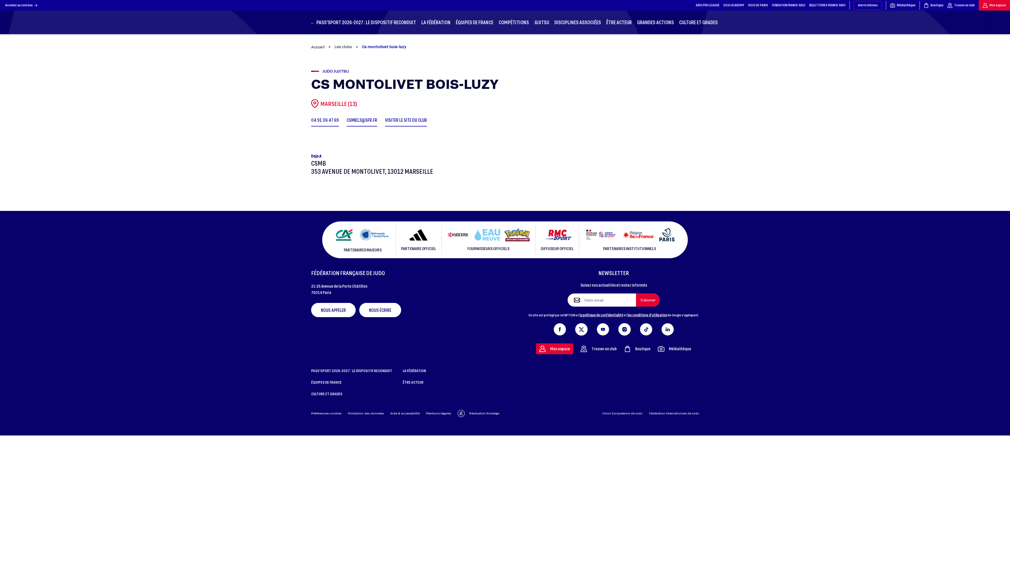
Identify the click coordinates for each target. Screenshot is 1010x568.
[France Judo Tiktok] (646, 328)
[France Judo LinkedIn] (667, 328)
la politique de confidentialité (601, 314)
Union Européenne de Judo (622, 413)
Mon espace (997, 5)
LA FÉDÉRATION (414, 370)
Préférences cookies (326, 413)
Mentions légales (438, 413)
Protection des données (366, 413)
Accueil (318, 47)
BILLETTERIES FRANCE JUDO (827, 5)
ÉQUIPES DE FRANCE (326, 382)
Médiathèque (906, 5)
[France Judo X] (581, 328)
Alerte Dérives (868, 5)
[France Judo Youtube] (603, 328)
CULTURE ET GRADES (326, 393)
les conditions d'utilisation (647, 314)
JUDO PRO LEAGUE (708, 5)
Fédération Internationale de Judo (674, 413)
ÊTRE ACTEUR (413, 382)
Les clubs (343, 47)
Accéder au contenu (19, 5)
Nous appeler (333, 310)
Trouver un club (964, 5)
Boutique (937, 5)
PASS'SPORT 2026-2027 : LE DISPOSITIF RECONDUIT (351, 370)
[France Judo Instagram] (624, 328)
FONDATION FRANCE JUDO (788, 5)
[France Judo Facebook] (560, 328)
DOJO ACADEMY (734, 5)
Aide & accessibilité (405, 413)
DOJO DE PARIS (758, 5)
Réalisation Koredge (484, 413)
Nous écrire (380, 310)
